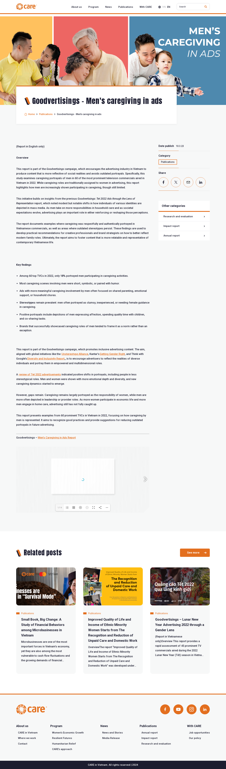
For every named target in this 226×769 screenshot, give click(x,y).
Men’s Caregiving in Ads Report (57, 437)
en (168, 6)
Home (31, 114)
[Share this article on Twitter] (176, 182)
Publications (46, 114)
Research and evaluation (178, 216)
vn (164, 6)
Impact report (171, 226)
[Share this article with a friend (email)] (188, 182)
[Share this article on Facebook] (163, 182)
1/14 (60, 507)
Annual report (171, 235)
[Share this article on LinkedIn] (201, 182)
